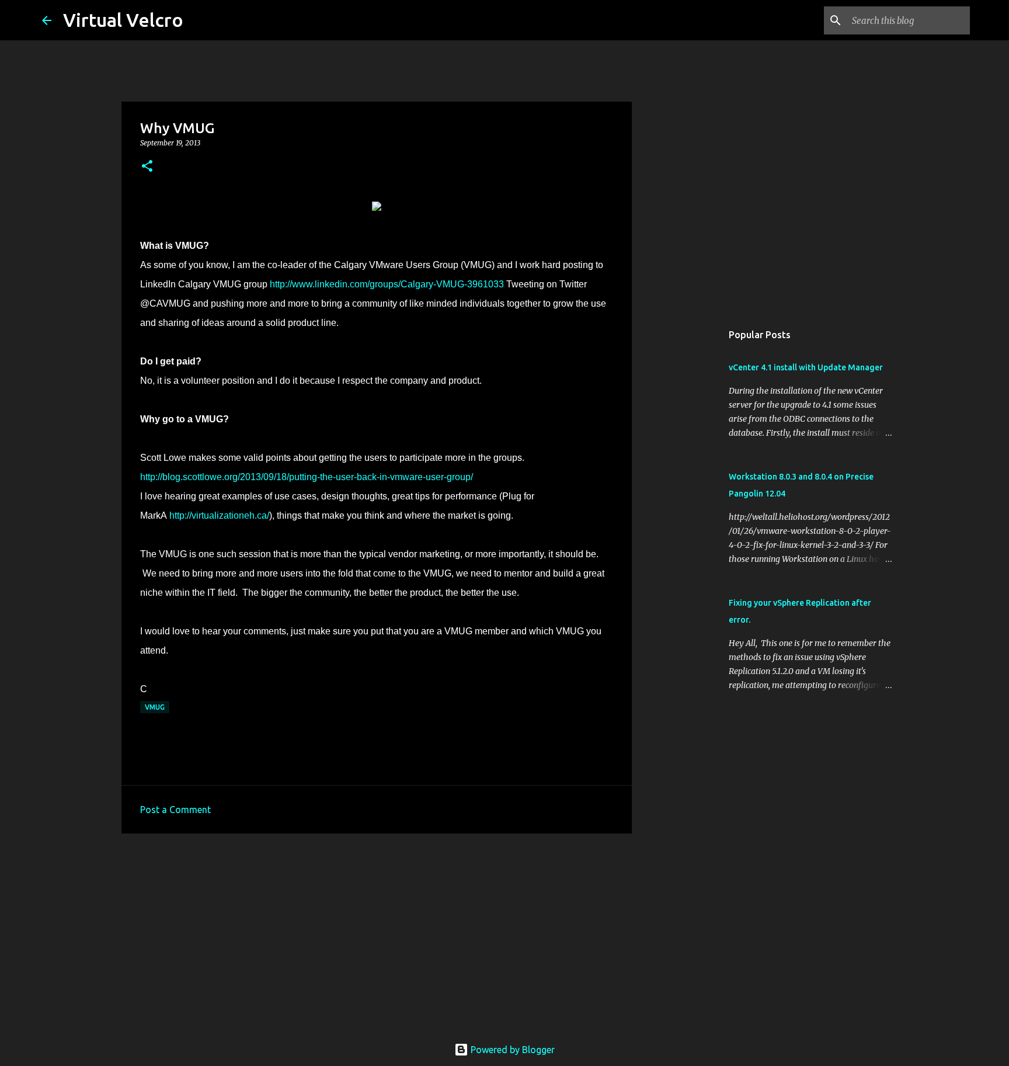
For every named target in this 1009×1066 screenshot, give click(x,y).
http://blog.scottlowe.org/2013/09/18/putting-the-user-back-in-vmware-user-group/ (306, 477)
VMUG (155, 707)
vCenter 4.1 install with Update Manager (806, 367)
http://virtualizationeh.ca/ (219, 515)
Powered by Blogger (511, 1049)
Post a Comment (175, 809)
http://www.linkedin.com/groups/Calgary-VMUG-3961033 (387, 284)
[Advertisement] (376, 933)
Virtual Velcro (123, 19)
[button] (147, 167)
